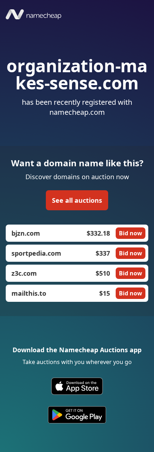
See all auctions (77, 200)
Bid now (130, 233)
